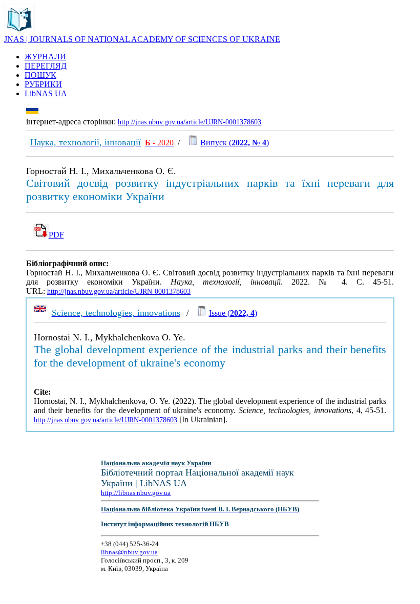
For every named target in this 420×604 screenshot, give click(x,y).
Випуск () (234, 142)
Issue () (233, 313)
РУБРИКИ (43, 84)
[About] (19, 32)
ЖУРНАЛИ (45, 56)
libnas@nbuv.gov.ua (129, 552)
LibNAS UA (46, 93)
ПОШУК (40, 75)
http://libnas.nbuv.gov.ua (136, 493)
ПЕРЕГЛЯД (46, 65)
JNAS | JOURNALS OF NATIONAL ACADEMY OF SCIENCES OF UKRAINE (142, 39)
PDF (56, 234)
